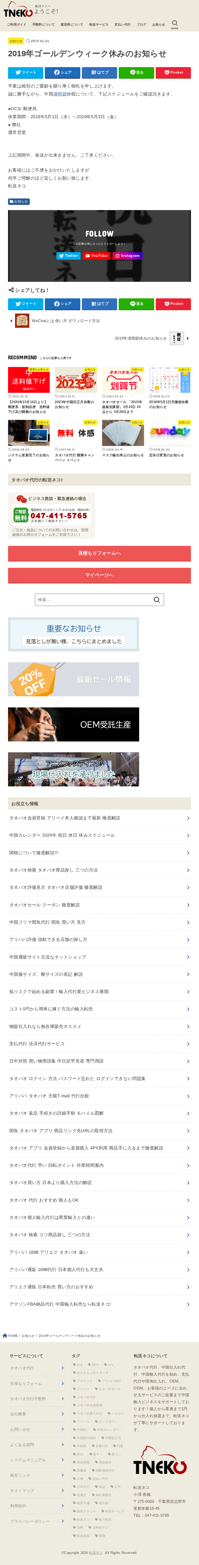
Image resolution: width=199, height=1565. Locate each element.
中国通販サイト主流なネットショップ (47, 957)
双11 (80, 1454)
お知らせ (158, 24)
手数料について (43, 24)
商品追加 (105, 1462)
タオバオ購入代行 (89, 1413)
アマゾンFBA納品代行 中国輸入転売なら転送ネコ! (60, 1304)
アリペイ (83, 1389)
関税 (102, 1536)
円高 (120, 1446)
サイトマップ (22, 1490)
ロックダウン (108, 1422)
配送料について (72, 24)
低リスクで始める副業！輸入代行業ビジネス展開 (59, 991)
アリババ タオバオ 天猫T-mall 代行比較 (49, 1095)
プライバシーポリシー (30, 1521)
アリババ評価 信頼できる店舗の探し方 (48, 939)
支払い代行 (123, 24)
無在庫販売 (104, 1495)
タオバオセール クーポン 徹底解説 (44, 905)
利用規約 (18, 1506)
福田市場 (83, 1503)
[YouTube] (96, 256)
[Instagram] (127, 256)
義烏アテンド (86, 1511)
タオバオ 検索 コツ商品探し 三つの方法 (49, 1234)
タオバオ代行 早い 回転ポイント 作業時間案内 (56, 1165)
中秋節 (82, 1446)
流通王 (82, 1495)
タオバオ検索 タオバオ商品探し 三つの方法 (53, 870)
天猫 (80, 1479)
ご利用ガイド (16, 24)
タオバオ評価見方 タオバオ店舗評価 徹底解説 (55, 887)
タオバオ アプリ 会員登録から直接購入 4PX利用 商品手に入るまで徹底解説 (86, 1148)
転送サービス (99, 24)
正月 (117, 1487)
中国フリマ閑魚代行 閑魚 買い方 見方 (47, 922)
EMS (95, 1365)
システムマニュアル (28, 1460)
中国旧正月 (113, 1438)
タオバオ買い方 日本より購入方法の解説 (50, 1182)
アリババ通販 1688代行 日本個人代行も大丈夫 (56, 1269)
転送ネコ (83, 1519)
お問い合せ (20, 1429)
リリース (83, 1422)
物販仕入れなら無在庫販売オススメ (45, 1026)
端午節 (103, 1503)
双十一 (98, 1454)
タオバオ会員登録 (89, 1405)
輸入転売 (105, 1519)
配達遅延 (83, 1536)
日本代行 (83, 1487)
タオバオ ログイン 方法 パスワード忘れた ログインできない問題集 (77, 1078)
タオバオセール (110, 1389)
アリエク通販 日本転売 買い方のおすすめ (51, 1286)
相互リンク (20, 1475)
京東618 (102, 1446)
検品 (102, 1487)
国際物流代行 (105, 1470)
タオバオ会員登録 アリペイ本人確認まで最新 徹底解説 (64, 818)
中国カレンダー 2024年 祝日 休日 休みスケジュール (62, 835)
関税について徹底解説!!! (34, 852)
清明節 (60, 94)
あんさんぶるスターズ (93, 1373)
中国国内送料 (86, 1438)
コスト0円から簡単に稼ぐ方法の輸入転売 (51, 1009)
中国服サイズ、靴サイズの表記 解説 (46, 974)
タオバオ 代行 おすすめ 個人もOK (44, 1200)
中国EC (82, 1430)
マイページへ (99, 575)
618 (80, 1365)
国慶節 (82, 1470)
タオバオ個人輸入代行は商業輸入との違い (52, 1217)
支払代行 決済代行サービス (37, 1043)
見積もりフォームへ (99, 553)
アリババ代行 (111, 1381)
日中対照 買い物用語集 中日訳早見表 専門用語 (56, 1061)
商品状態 (83, 1462)
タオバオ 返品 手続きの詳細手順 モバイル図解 (56, 1113)
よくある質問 (22, 1444)
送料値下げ (101, 1527)
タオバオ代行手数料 (28, 1398)
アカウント (85, 1381)
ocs (110, 1365)
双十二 (116, 1454)
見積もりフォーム (26, 1383)
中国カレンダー (108, 1430)
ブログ (141, 24)
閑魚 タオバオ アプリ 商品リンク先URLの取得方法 (61, 1130)
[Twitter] (68, 256)
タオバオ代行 (22, 1368)
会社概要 (18, 1414)
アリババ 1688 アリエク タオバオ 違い (48, 1252)
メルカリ (117, 1413)
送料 (80, 1527)
